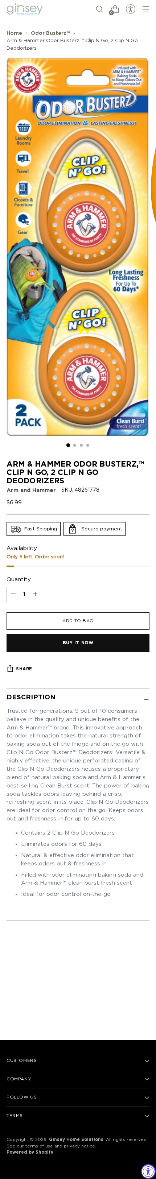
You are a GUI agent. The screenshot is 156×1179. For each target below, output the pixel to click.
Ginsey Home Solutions (76, 1140)
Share (24, 669)
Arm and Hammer (31, 490)
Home (14, 33)
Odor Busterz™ (50, 33)
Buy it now (78, 643)
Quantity (19, 579)
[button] (99, 9)
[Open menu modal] (145, 9)
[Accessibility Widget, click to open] (148, 1171)
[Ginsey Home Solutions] (25, 9)
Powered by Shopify (30, 1152)
